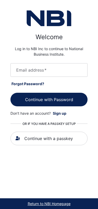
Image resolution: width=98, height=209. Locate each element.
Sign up (59, 113)
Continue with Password (49, 99)
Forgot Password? (27, 84)
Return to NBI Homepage (49, 203)
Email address (31, 70)
